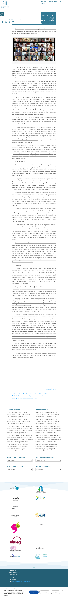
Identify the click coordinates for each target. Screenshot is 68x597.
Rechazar (44, 592)
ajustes (5, 595)
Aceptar (34, 592)
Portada (44, 23)
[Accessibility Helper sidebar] (2, 14)
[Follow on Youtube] (13, 21)
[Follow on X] (6, 21)
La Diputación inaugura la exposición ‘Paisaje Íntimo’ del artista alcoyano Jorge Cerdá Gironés (18, 414)
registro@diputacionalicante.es (21, 581)
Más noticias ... (51, 389)
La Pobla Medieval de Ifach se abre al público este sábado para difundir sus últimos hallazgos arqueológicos (17, 447)
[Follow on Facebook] (2, 21)
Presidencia (50, 23)
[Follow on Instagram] (9, 21)
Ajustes (55, 592)
